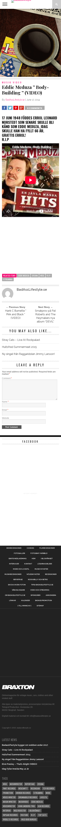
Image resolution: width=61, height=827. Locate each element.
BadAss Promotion (43, 600)
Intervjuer (14, 564)
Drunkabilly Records (28, 797)
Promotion (8, 792)
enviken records (23, 792)
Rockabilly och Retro (38, 579)
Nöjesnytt (23, 788)
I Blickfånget (35, 810)
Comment (7, 378)
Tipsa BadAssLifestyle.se (42, 585)
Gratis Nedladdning (17, 558)
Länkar (12, 600)
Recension (35, 788)
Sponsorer (35, 595)
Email (5, 410)
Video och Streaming (39, 590)
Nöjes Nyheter (9, 797)
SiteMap (40, 606)
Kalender (25, 600)
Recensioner (50, 574)
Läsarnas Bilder (44, 564)
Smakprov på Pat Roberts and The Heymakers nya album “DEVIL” (45, 316)
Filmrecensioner (47, 548)
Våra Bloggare (18, 590)
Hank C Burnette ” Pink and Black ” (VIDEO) (15, 314)
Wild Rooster (20, 810)
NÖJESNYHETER (33, 574)
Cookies (30, 548)
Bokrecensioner (14, 548)
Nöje (42, 275)
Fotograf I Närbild (38, 553)
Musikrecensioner (13, 574)
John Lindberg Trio (26, 806)
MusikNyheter (16, 784)
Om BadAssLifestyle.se (15, 595)
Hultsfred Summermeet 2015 (19, 346)
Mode (48, 792)
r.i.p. (49, 275)
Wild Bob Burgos (28, 819)
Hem (33, 558)
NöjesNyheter (9, 806)
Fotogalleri (19, 553)
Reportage (18, 579)
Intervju (7, 810)
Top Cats (42, 815)
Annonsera (51, 595)
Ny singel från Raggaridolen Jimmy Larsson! (28, 354)
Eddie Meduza (23, 275)
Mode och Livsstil (21, 569)
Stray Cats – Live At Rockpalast (21, 339)
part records (9, 788)
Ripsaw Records (10, 815)
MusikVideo (23, 801)
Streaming (8, 279)
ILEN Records (43, 806)
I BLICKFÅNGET (47, 558)
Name (5, 402)
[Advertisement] (30, 43)
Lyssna (35, 275)
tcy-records (48, 788)
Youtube (24, 815)
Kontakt (28, 564)
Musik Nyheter (41, 569)
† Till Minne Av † (24, 606)
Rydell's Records (10, 819)
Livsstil (43, 797)
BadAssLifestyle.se (15, 99)
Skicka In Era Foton (17, 585)
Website (5, 418)
